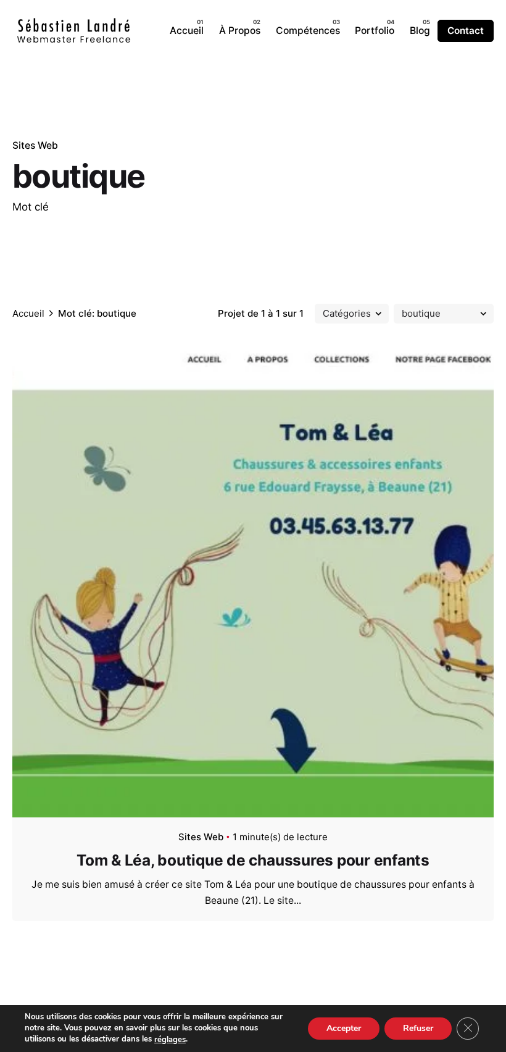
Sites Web (35, 145)
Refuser (418, 1028)
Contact (465, 30)
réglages (170, 1039)
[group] (187, 31)
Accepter (343, 1028)
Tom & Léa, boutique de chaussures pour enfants (253, 860)
